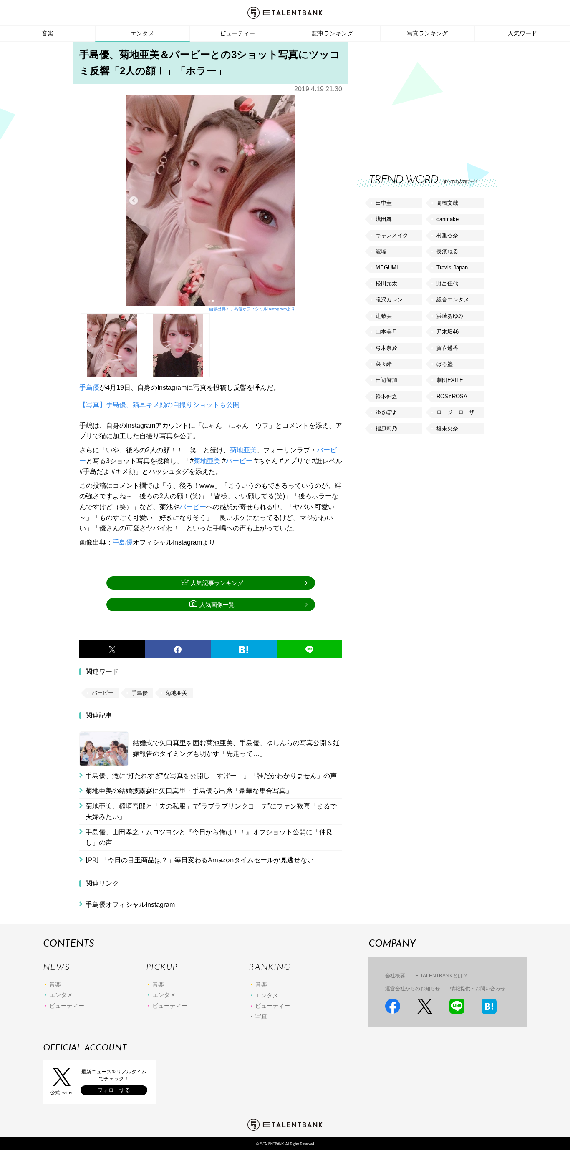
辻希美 (384, 316)
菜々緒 (384, 364)
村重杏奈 (447, 235)
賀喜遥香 (447, 348)
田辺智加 (386, 380)
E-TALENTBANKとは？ (441, 976)
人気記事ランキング (217, 583)
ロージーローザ (455, 412)
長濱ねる (447, 251)
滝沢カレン (389, 299)
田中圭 (384, 203)
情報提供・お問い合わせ (477, 989)
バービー (239, 461)
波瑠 (381, 251)
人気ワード (522, 33)
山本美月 (386, 332)
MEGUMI (387, 267)
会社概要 (395, 976)
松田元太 (386, 283)
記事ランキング (332, 33)
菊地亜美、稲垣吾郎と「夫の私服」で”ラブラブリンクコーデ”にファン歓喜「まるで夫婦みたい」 (211, 812)
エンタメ (142, 33)
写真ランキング (427, 33)
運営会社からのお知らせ (412, 989)
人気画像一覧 (217, 604)
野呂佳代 (447, 283)
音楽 (47, 33)
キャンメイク (392, 235)
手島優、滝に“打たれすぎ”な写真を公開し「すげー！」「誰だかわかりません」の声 (211, 775)
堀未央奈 (447, 428)
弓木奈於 (386, 348)
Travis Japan (452, 267)
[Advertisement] (419, 100)
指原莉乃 (386, 428)
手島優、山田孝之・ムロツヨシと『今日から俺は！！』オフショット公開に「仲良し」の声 (209, 837)
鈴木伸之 (386, 396)
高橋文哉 (447, 203)
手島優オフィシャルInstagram (130, 904)
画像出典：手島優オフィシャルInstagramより (252, 308)
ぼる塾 (444, 364)
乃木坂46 (447, 332)
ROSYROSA (451, 396)
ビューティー (237, 33)
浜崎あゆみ (450, 316)
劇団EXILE (449, 380)
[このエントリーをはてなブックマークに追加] (244, 649)
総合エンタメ (452, 299)
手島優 (89, 387)
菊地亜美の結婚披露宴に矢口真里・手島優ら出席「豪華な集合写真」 (189, 790)
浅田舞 (384, 219)
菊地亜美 (243, 450)
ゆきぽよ (386, 412)
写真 (261, 1016)
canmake (447, 219)
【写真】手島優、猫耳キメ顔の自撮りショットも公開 (159, 404)
